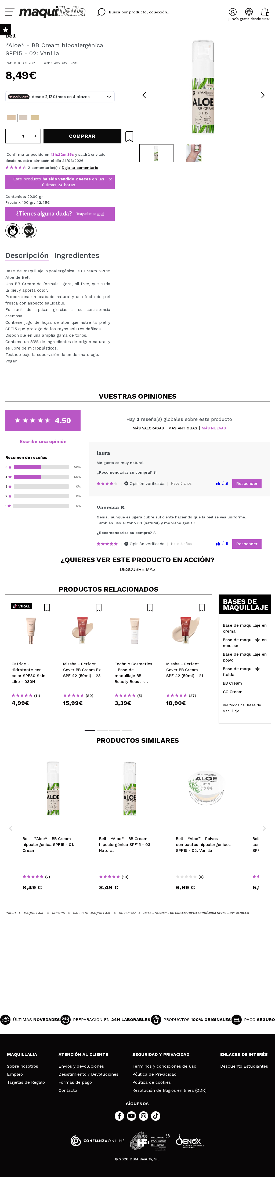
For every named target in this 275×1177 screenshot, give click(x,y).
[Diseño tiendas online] (190, 1141)
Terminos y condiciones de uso (164, 1066)
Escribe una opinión (43, 441)
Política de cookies (151, 1082)
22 (60, 154)
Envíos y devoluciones (81, 1066)
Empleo (15, 1074)
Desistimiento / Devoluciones (88, 1074)
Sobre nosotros (22, 1066)
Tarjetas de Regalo (26, 1082)
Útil (224, 483)
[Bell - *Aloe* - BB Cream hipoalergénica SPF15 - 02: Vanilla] (23, 117)
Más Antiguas (182, 428)
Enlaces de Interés (244, 1054)
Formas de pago (75, 1082)
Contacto (68, 1090)
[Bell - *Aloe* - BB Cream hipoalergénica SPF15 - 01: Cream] (11, 117)
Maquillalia (22, 1054)
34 (69, 154)
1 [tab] (90, 730)
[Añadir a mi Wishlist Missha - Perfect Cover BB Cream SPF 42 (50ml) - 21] (185, 607)
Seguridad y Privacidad (160, 1054)
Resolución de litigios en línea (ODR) (169, 1090)
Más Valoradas (148, 428)
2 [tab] (102, 730)
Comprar (31, 712)
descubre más (137, 569)
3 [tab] (114, 730)
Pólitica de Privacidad (154, 1074)
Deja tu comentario (80, 167)
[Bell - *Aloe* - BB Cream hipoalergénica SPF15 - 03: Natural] (35, 117)
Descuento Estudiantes (244, 1066)
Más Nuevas (214, 428)
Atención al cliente (83, 1054)
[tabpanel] (204, 85)
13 (53, 154)
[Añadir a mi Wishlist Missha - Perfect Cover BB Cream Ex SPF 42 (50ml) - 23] (82, 607)
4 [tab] (127, 730)
